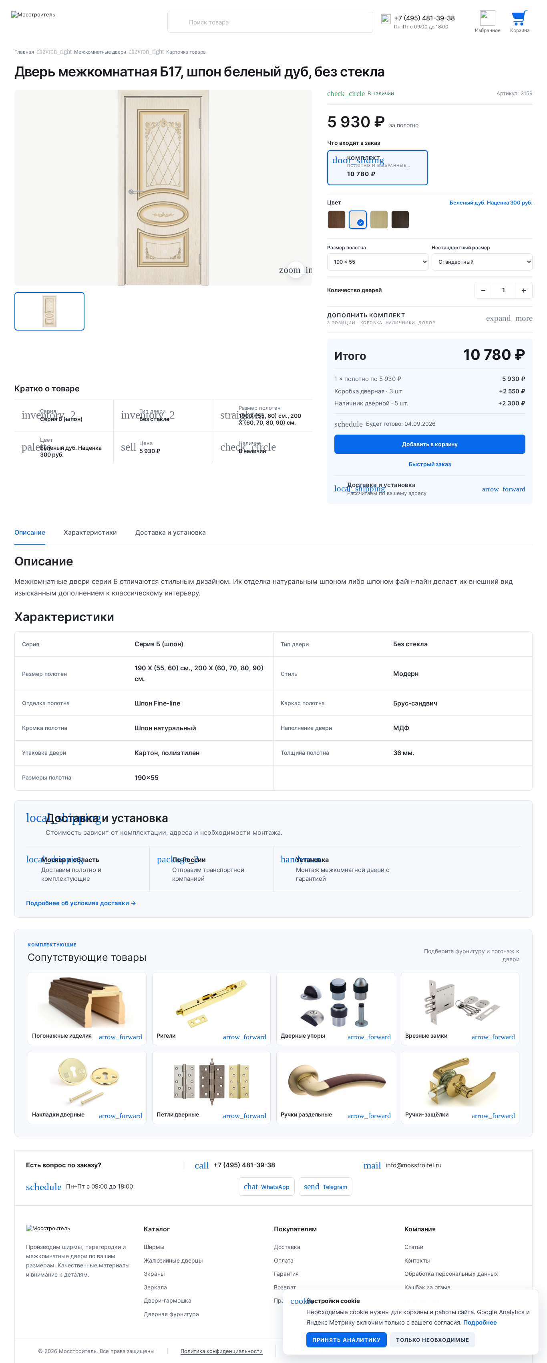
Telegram (325, 1186)
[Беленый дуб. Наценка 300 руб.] (358, 219)
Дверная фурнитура (171, 1314)
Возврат (285, 1287)
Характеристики (90, 532)
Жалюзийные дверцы (173, 1260)
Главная (24, 52)
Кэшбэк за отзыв (427, 1287)
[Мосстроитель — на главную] (55, 21)
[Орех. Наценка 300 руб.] (337, 219)
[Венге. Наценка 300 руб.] (400, 219)
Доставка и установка (170, 532)
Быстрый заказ (430, 464)
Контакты (417, 1260)
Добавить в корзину (430, 444)
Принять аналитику (346, 1340)
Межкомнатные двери (100, 52)
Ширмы (154, 1246)
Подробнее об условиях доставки (81, 903)
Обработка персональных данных (451, 1273)
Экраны (154, 1273)
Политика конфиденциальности (222, 1351)
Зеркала (155, 1287)
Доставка (287, 1246)
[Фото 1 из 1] (49, 311)
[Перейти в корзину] (519, 21)
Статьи (413, 1246)
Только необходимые (432, 1340)
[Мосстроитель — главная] (78, 1228)
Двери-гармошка (167, 1300)
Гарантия (286, 1273)
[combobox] (270, 22)
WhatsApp (267, 1186)
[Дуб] (379, 219)
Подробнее (480, 1322)
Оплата (284, 1260)
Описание (29, 532)
